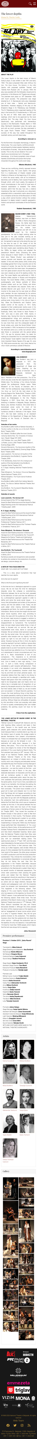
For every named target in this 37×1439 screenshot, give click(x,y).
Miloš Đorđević (8, 1085)
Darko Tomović (25, 1135)
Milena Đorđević (25, 1061)
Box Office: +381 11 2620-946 (18, 1434)
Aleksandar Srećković (10, 1110)
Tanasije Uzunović (26, 1085)
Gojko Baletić (7, 1135)
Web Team (18, 1420)
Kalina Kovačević (8, 1061)
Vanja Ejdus (24, 1110)
